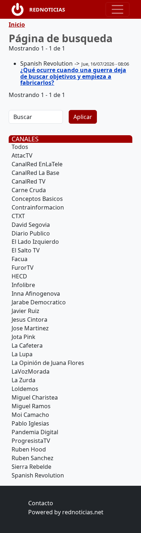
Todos (20, 147)
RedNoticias (47, 9)
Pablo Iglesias (30, 423)
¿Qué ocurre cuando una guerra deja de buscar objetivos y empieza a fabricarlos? (73, 76)
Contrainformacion (38, 207)
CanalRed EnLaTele (37, 164)
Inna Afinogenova (36, 294)
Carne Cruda (29, 190)
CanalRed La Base (35, 173)
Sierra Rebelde (31, 467)
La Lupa (22, 354)
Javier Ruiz (25, 311)
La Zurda (23, 380)
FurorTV (23, 268)
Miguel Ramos (31, 406)
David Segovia (31, 225)
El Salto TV (26, 250)
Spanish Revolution (38, 475)
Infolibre (23, 285)
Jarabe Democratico (39, 302)
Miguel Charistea (35, 397)
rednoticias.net (82, 512)
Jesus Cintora (29, 319)
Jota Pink (23, 337)
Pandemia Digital (35, 432)
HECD (19, 276)
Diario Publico (31, 233)
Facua (19, 259)
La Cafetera (27, 345)
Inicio (17, 24)
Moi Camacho (30, 415)
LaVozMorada (31, 371)
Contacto (40, 503)
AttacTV (22, 155)
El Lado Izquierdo (35, 242)
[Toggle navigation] (117, 9)
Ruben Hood (29, 449)
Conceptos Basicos (37, 199)
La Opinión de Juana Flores (48, 363)
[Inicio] (20, 9)
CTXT (18, 216)
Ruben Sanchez (33, 458)
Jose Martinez (30, 328)
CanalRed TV (29, 181)
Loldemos (25, 389)
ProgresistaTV (31, 441)
